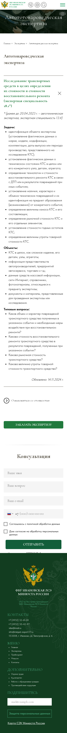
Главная (7, 43)
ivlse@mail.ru (15, 628)
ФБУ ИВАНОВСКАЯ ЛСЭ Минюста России (17, 4)
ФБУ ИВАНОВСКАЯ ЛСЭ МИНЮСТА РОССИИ (33, 592)
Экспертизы (19, 43)
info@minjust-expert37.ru (21, 632)
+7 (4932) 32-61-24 (18, 620)
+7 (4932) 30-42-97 (19, 624)
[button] (33, 424)
